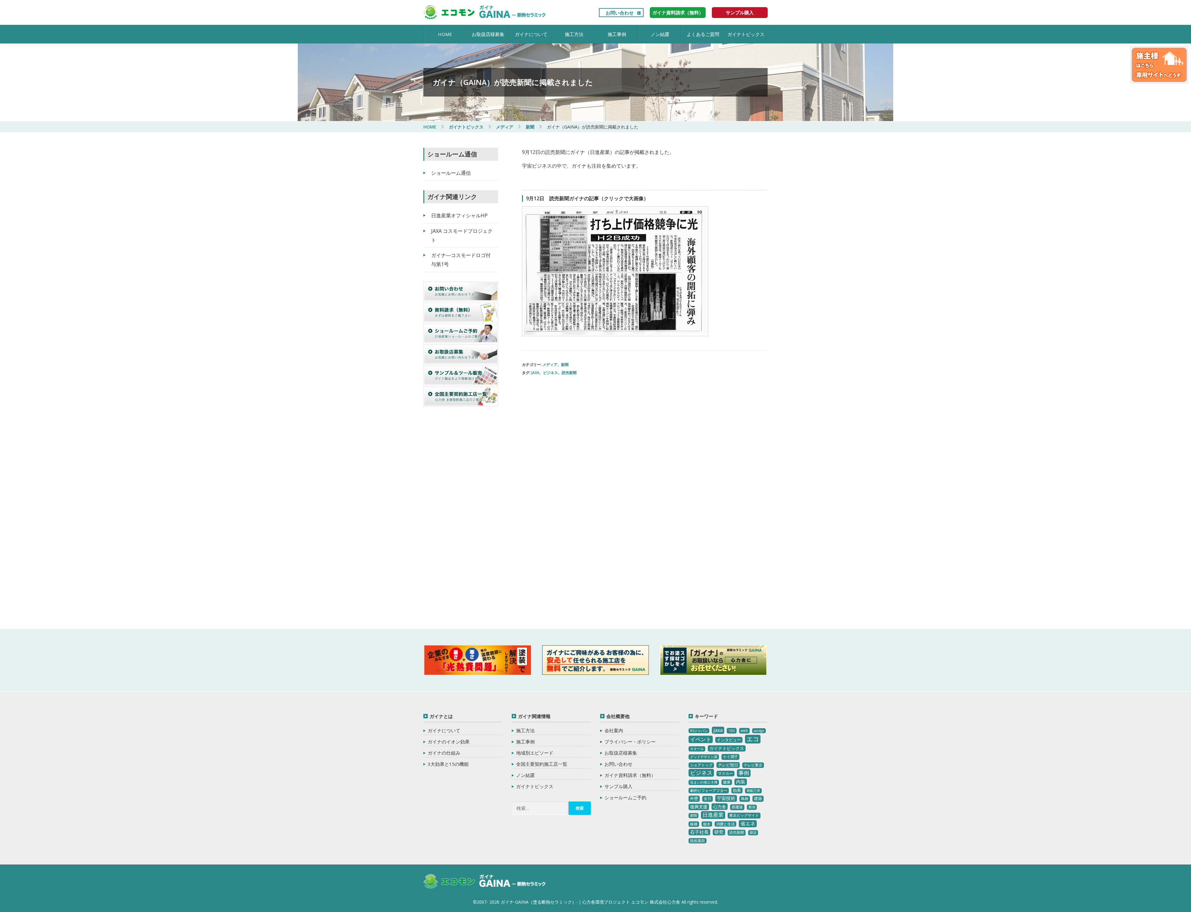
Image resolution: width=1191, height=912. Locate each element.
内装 (740, 782)
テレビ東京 (753, 765)
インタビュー (729, 740)
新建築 (737, 807)
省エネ (747, 823)
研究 (719, 832)
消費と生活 (725, 824)
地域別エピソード (534, 753)
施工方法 (574, 34)
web (744, 730)
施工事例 (617, 34)
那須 (753, 832)
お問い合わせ (620, 13)
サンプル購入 (740, 12)
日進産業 (713, 814)
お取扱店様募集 (488, 34)
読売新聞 (569, 372)
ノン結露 (660, 34)
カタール (697, 749)
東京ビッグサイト (744, 815)
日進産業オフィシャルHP (459, 215)
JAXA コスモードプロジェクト (462, 235)
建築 (758, 798)
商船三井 (753, 790)
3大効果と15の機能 (448, 764)
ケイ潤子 (730, 756)
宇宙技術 (726, 798)
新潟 (751, 807)
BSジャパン (699, 731)
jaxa (535, 372)
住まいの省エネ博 (703, 782)
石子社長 (699, 832)
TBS (731, 730)
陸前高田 (697, 840)
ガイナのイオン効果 (449, 741)
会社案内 (613, 730)
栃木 (707, 824)
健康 (726, 782)
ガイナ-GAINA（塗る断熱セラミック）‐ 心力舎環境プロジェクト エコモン (484, 881)
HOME (445, 34)
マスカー (725, 773)
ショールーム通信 (451, 172)
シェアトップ (701, 765)
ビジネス (550, 372)
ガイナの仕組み (444, 753)
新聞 (565, 364)
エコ (753, 739)
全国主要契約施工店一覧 (541, 764)
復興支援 (698, 807)
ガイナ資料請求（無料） (677, 12)
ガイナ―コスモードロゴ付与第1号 (461, 260)
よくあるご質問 (703, 34)
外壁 (694, 798)
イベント (700, 739)
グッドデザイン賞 (703, 757)
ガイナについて (531, 34)
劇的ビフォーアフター (708, 790)
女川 (707, 798)
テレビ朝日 (728, 765)
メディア (549, 364)
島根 (744, 798)
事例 (743, 772)
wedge (759, 731)
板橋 (694, 824)
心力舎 (719, 807)
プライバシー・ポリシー (630, 741)
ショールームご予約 (625, 797)
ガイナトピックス (746, 34)
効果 (737, 790)
